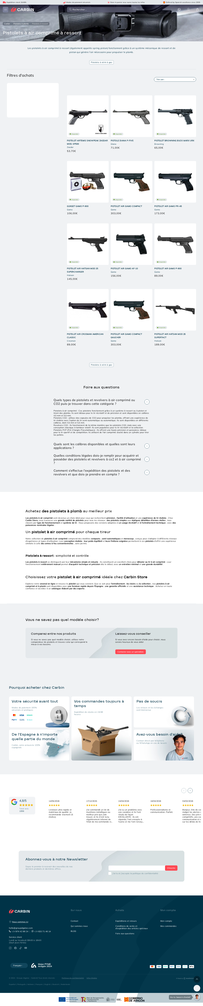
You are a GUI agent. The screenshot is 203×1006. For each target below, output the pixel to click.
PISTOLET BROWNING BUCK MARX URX (174, 140)
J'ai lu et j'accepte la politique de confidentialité (135, 873)
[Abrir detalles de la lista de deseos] (197, 988)
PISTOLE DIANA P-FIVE (122, 140)
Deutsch (55, 984)
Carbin (7, 24)
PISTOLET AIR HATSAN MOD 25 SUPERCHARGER (82, 270)
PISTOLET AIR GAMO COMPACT (126, 206)
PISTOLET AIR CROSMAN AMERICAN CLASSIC (85, 336)
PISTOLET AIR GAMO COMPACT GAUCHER (126, 336)
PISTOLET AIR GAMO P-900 (167, 268)
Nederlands (65, 984)
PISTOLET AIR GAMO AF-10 (124, 268)
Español (12, 984)
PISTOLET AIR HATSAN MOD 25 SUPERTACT (170, 336)
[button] (101, 9)
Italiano (30, 984)
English (47, 984)
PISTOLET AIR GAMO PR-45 (168, 206)
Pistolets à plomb (21, 24)
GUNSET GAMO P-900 (77, 206)
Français (39, 984)
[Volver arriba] (197, 979)
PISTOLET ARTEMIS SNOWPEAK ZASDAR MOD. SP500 (87, 142)
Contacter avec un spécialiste (131, 652)
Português (21, 984)
